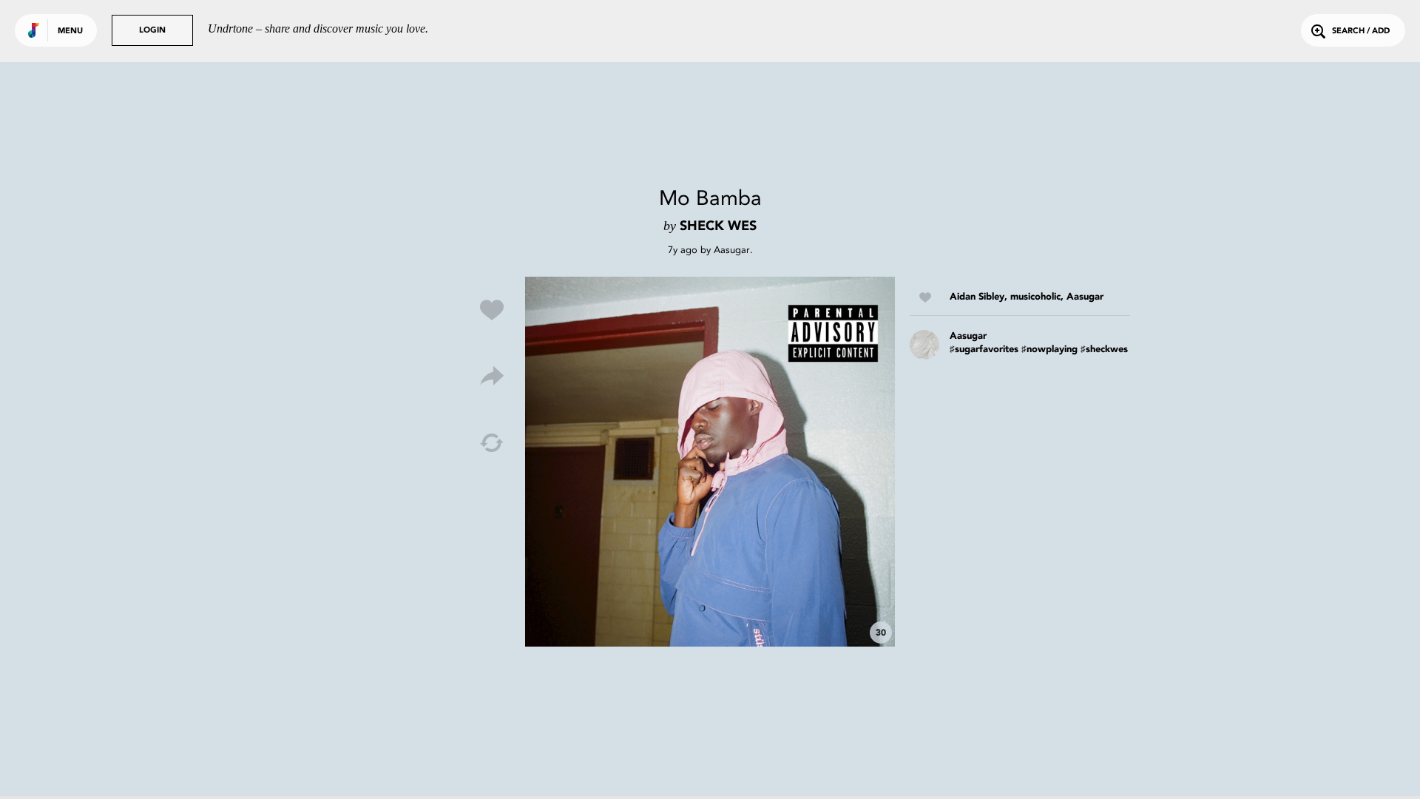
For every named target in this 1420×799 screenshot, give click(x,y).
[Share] (492, 376)
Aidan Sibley (977, 297)
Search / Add (1361, 31)
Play (710, 462)
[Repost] (492, 443)
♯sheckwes (1104, 349)
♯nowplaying (1049, 349)
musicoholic (1035, 297)
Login (152, 31)
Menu (70, 31)
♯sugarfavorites (984, 349)
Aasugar (732, 249)
